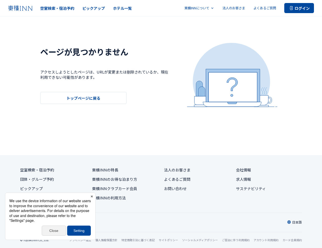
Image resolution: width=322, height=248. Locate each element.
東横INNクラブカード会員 (114, 188)
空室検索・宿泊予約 (57, 8)
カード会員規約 (292, 240)
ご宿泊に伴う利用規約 (236, 240)
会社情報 (243, 169)
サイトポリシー (168, 240)
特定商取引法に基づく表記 (138, 240)
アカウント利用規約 (266, 240)
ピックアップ (93, 8)
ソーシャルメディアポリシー (200, 240)
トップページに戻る (83, 98)
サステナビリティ (251, 188)
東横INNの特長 (105, 169)
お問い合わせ (175, 188)
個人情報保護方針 (106, 240)
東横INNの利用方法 (109, 197)
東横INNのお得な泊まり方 (114, 179)
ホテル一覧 (122, 8)
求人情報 (243, 179)
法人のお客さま (233, 8)
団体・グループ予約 (37, 179)
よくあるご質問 (264, 8)
